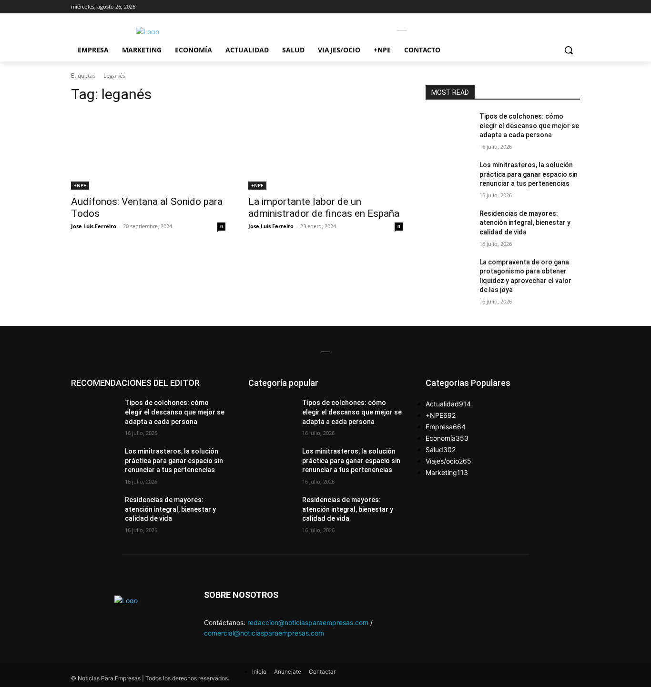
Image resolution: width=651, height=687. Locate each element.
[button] (568, 50)
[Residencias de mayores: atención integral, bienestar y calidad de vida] (449, 225)
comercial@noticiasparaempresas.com (264, 633)
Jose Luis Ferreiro (93, 226)
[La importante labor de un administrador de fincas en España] (325, 151)
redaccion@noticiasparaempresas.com (307, 622)
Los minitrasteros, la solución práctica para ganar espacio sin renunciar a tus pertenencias (528, 174)
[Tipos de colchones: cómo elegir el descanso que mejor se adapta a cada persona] (449, 128)
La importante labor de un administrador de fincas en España (323, 207)
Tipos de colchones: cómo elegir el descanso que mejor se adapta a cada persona (529, 125)
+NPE (80, 185)
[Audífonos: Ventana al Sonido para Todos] (148, 151)
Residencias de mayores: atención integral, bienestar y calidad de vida (524, 223)
